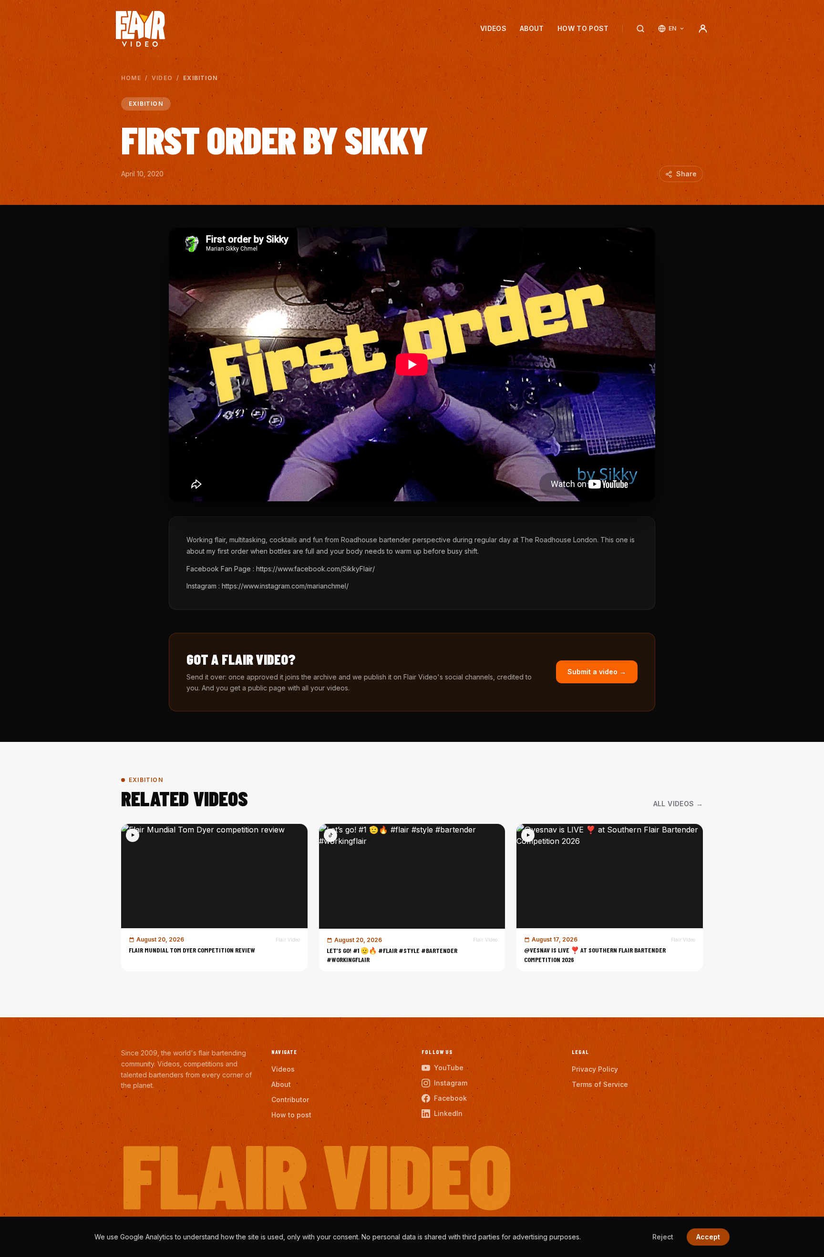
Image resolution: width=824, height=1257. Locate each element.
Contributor (290, 1099)
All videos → (678, 804)
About (532, 28)
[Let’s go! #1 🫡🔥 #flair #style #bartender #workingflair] (412, 898)
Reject (662, 1237)
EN (673, 28)
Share (686, 174)
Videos (493, 28)
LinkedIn (448, 1113)
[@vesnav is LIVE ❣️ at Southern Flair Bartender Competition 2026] (609, 898)
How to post (583, 28)
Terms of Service (600, 1084)
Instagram (450, 1083)
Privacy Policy (595, 1069)
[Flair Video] (140, 29)
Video (162, 77)
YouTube (449, 1068)
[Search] (640, 28)
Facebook (450, 1098)
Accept (708, 1237)
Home (131, 77)
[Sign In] (703, 28)
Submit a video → (596, 672)
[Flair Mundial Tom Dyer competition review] (214, 898)
